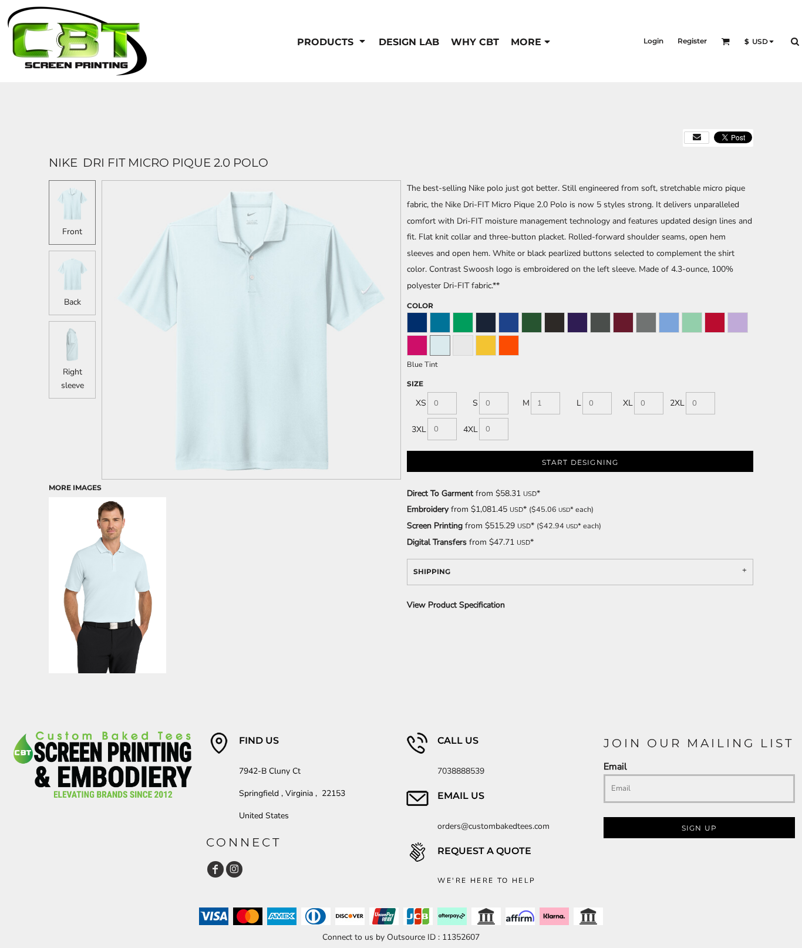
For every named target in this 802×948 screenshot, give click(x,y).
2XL (677, 403)
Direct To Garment (440, 493)
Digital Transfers (437, 542)
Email (615, 766)
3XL (419, 429)
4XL (470, 429)
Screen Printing (435, 525)
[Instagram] (234, 869)
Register (692, 40)
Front (72, 231)
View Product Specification (456, 604)
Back (72, 302)
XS (421, 403)
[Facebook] (215, 869)
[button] (332, 41)
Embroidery (428, 509)
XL (628, 403)
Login (653, 40)
